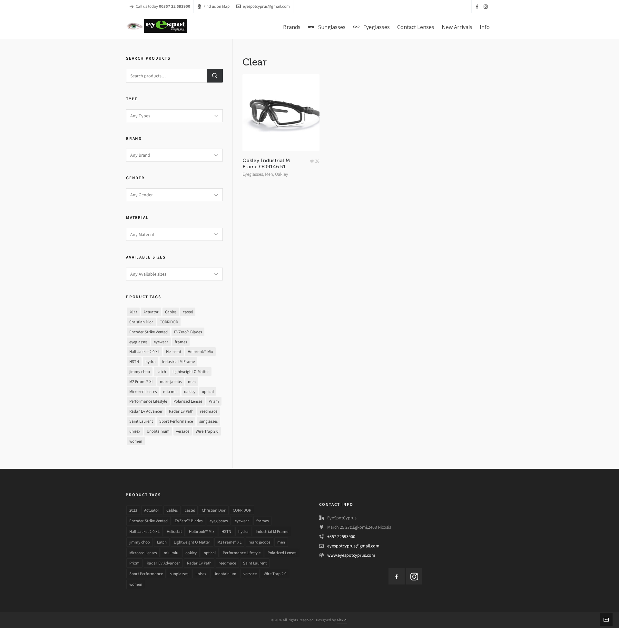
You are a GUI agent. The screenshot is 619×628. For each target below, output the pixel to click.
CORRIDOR (169, 322)
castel (188, 312)
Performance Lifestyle (148, 401)
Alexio (342, 620)
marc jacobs (171, 381)
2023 (133, 312)
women (135, 441)
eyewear (161, 342)
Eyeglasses (252, 174)
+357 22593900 (341, 537)
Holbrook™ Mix (200, 351)
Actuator (151, 312)
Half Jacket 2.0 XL (144, 351)
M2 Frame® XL (141, 381)
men (192, 381)
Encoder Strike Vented (148, 332)
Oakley (281, 174)
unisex (134, 431)
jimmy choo (139, 371)
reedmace (208, 411)
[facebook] (478, 6)
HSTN (134, 361)
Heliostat (173, 351)
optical (208, 391)
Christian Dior (141, 322)
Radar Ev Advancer (145, 411)
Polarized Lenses (187, 401)
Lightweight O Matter (190, 371)
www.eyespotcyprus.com (351, 555)
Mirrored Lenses (143, 391)
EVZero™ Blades (188, 332)
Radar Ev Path (181, 411)
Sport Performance (176, 421)
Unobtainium (158, 431)
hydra (150, 361)
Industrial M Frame (178, 361)
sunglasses (208, 421)
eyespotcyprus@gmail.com (266, 6)
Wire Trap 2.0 (207, 431)
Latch (161, 371)
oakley (189, 391)
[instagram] (487, 6)
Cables (170, 312)
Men (269, 174)
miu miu (170, 391)
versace (182, 431)
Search (215, 76)
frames (181, 342)
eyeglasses (138, 342)
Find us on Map (216, 6)
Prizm (214, 401)
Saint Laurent (141, 421)
